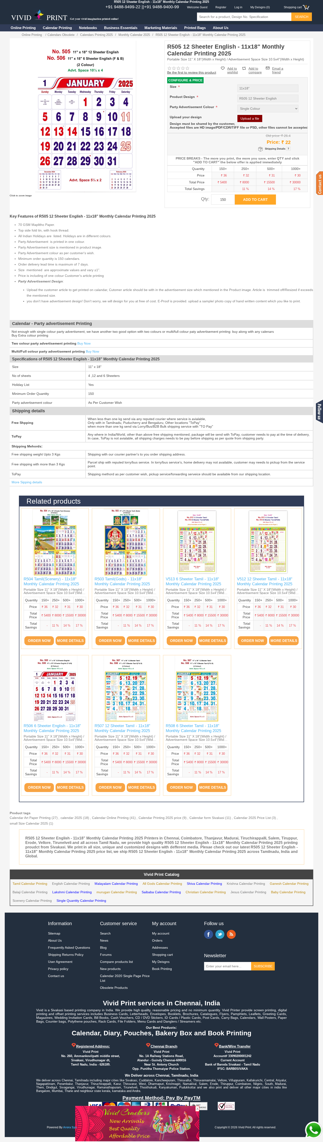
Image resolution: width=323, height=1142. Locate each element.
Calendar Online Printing (110, 818)
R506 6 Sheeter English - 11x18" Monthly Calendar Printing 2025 (52, 728)
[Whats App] (313, 1130)
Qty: (205, 198)
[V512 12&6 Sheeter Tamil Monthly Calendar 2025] (197, 542)
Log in (238, 7)
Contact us (56, 976)
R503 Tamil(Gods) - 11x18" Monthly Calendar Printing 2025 (122, 581)
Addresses (160, 947)
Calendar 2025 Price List (252, 818)
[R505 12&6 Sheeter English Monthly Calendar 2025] (55, 689)
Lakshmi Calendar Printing (72, 892)
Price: (273, 142)
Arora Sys (70, 1127)
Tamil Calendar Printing (30, 883)
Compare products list (116, 962)
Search (105, 933)
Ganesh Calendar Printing (289, 883)
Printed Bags (195, 28)
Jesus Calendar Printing (248, 892)
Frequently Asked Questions (69, 947)
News (104, 940)
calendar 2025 (71, 818)
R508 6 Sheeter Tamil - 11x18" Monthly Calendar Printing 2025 (193, 728)
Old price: (273, 136)
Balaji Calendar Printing (30, 892)
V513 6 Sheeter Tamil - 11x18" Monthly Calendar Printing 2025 (193, 581)
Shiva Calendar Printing (204, 883)
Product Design (183, 97)
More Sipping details (27, 482)
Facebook (208, 934)
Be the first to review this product (191, 72)
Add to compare (255, 68)
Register (220, 7)
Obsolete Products (114, 988)
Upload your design (186, 117)
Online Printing (23, 28)
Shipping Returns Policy (65, 955)
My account (160, 933)
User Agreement (60, 962)
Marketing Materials (160, 28)
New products (110, 969)
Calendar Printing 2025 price (160, 818)
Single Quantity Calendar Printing (81, 900)
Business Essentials (120, 28)
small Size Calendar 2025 (29, 823)
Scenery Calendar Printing (32, 900)
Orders (157, 940)
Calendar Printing (57, 28)
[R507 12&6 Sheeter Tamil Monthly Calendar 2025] (126, 689)
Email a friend (277, 68)
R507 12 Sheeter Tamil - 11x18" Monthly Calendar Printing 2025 (122, 728)
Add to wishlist (232, 70)
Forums (106, 955)
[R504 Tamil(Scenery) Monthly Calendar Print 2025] (55, 542)
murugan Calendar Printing (116, 892)
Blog (103, 947)
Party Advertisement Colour (192, 107)
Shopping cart (162, 955)
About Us (220, 28)
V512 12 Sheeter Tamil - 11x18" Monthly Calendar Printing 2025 (264, 581)
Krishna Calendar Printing (246, 883)
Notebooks (88, 28)
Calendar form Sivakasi (206, 818)
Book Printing (162, 969)
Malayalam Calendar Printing (116, 883)
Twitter (219, 934)
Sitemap (54, 933)
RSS (231, 934)
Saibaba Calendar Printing (161, 892)
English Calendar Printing (71, 883)
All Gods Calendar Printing (162, 883)
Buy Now (84, 343)
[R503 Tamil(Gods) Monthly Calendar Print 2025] (126, 542)
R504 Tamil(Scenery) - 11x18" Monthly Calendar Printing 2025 (51, 581)
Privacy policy (58, 969)
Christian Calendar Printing (206, 892)
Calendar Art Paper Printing (30, 818)
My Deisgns (161, 962)
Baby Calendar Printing (288, 892)
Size (173, 86)
